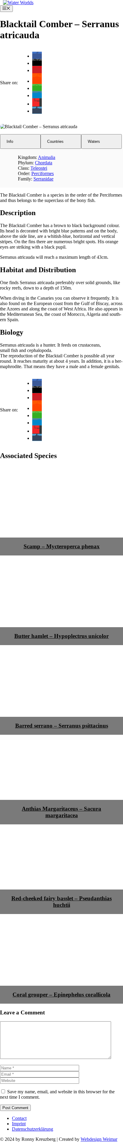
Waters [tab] (94, 141)
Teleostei (38, 168)
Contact (19, 1118)
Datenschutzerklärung (32, 1129)
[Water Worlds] (18, 2)
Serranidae (43, 178)
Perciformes (42, 173)
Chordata (43, 162)
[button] (37, 56)
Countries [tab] (55, 141)
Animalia (46, 157)
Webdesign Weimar (99, 1139)
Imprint (19, 1123)
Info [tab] (10, 141)
